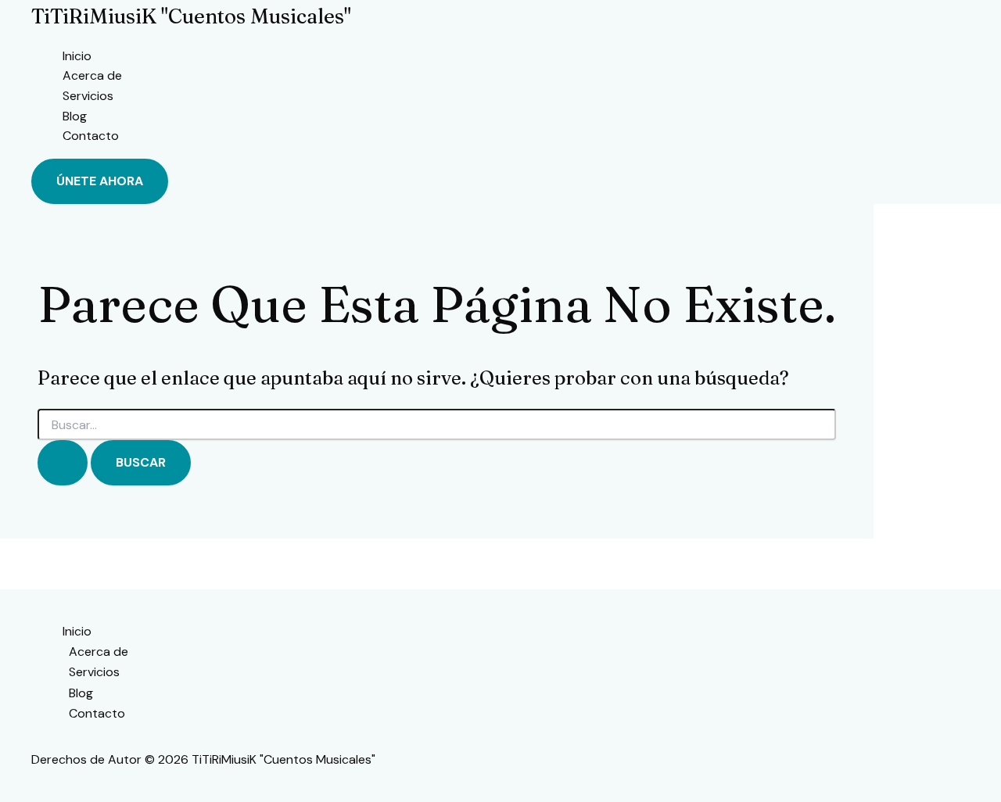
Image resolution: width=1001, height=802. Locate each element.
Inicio (77, 56)
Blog (75, 116)
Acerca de (92, 75)
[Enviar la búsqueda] (63, 462)
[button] (99, 181)
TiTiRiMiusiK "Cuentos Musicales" (191, 16)
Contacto (91, 135)
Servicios (88, 96)
